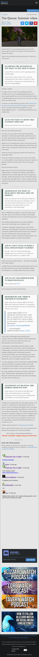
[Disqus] (19, 476)
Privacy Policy (13, 637)
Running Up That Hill (26, 425)
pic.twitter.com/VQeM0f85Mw (18, 326)
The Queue (5, 14)
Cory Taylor (7, 22)
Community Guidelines (29, 635)
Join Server (31, 560)
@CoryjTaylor (7, 24)
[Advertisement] (20, 512)
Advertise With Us (23, 637)
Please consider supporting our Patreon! (19, 436)
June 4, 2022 (25, 331)
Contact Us (18, 635)
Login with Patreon (33, 10)
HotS (17, 284)
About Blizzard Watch (7, 635)
